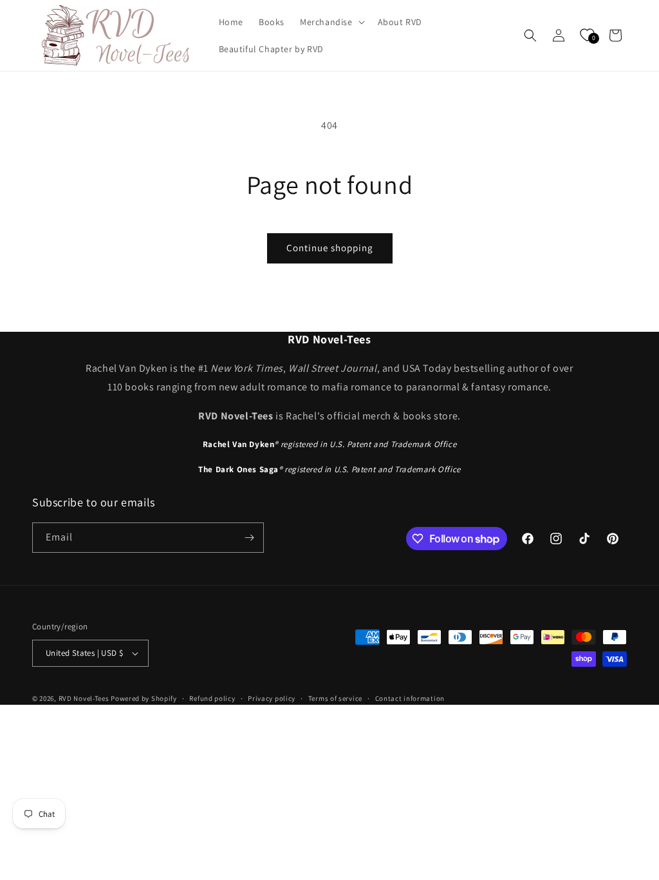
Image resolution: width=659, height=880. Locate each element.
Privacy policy (271, 698)
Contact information (410, 698)
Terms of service (335, 698)
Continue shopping (329, 248)
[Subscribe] (249, 537)
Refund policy (212, 698)
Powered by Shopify (144, 698)
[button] (331, 21)
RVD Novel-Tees (84, 698)
